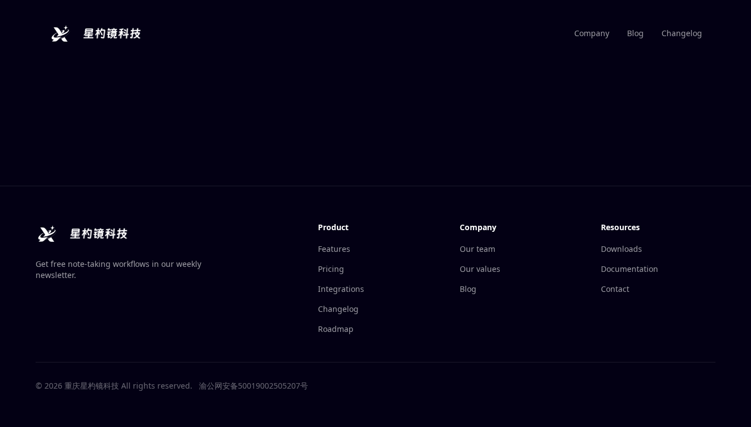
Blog (635, 33)
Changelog (682, 33)
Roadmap (336, 329)
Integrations (341, 289)
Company (591, 33)
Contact (615, 289)
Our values (480, 269)
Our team (477, 249)
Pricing (331, 269)
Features (334, 249)
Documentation (629, 269)
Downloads (621, 249)
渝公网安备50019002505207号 (253, 385)
